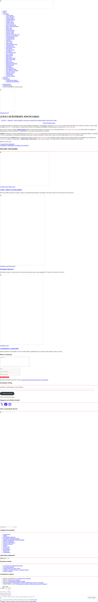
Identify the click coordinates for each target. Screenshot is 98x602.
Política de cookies (33, 599)
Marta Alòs (8, 61)
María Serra (9, 56)
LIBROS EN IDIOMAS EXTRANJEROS (13, 540)
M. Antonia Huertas (11, 52)
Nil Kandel (8, 66)
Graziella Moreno (10, 38)
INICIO (5, 11)
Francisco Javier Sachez (12, 36)
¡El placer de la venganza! (24, 578)
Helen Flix (8, 40)
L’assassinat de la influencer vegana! (16, 581)
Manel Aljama (9, 55)
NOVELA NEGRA (8, 544)
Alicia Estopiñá (10, 18)
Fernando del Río (10, 30)
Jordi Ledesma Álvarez (11, 44)
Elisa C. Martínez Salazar (12, 26)
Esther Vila (8, 27)
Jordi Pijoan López (10, 47)
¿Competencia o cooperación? (9, 348)
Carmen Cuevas (10, 22)
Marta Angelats (9, 62)
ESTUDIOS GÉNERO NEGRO (11, 538)
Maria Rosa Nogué (10, 58)
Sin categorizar (6, 549)
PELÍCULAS (6, 546)
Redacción (10, 120)
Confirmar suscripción (7, 393)
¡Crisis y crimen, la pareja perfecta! (11, 190)
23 (10, 595)
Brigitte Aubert (9, 20)
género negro (12, 186)
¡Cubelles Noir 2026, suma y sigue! (11, 568)
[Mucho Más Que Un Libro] (27, 8)
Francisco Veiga (10, 33)
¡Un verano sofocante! (8, 567)
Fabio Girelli (9, 29)
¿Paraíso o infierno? (8, 571)
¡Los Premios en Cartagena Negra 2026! (13, 565)
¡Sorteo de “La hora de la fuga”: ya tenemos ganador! (16, 569)
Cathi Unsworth (10, 23)
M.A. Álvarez (9, 54)
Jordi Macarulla (10, 45)
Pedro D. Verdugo (10, 72)
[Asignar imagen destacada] (49, 123)
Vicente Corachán (10, 76)
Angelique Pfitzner (10, 19)
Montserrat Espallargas (11, 63)
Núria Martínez (9, 67)
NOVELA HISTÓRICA (9, 542)
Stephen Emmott (42, 120)
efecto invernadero (18, 120)
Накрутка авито (7, 582)
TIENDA (5, 77)
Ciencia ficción (6, 534)
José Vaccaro (9, 41)
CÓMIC (5, 535)
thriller (55, 120)
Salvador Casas (10, 73)
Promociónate (6, 78)
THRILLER (6, 551)
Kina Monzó (9, 48)
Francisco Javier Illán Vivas (12, 34)
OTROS (5, 545)
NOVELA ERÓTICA (8, 541)
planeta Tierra (33, 120)
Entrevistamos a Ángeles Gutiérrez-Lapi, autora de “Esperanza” (28, 582)
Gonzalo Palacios (10, 37)
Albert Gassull (9, 15)
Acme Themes (32, 601)
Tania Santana (9, 74)
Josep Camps (9, 43)
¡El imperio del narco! (7, 269)
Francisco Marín (10, 32)
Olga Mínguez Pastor (11, 69)
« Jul (1, 600)
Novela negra (26, 120)
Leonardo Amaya (10, 49)
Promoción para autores (12, 80)
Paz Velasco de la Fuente (12, 70)
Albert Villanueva (10, 16)
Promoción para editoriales (12, 81)
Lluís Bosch (9, 51)
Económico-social (4, 113)
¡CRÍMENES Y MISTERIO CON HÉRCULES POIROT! (14, 145)
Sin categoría (6, 548)
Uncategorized (6, 552)
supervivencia (49, 120)
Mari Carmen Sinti (10, 59)
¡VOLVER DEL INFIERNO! (7, 144)
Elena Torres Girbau (11, 25)
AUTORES (6, 14)
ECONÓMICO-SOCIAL (9, 537)
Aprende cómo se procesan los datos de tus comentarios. (34, 379)
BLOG (5, 12)
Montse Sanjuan (10, 65)
